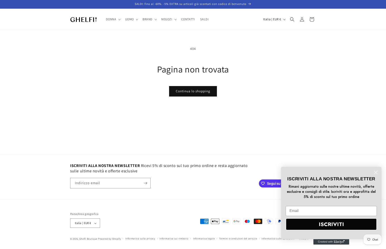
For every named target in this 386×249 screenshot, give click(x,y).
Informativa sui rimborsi (174, 238)
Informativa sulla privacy (140, 238)
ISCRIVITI (331, 224)
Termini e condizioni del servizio (238, 238)
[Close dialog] (376, 172)
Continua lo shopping (193, 91)
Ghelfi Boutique (88, 238)
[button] (112, 19)
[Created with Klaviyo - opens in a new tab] (331, 242)
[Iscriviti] (145, 183)
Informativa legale (204, 238)
